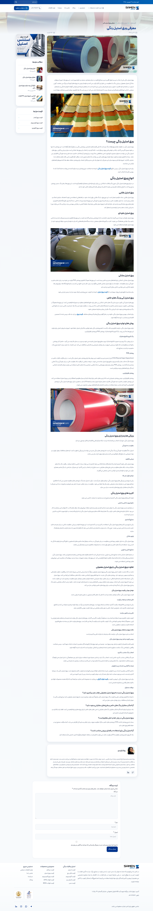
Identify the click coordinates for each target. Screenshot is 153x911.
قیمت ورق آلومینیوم (48, 876)
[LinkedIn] (128, 772)
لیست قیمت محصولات (96, 8)
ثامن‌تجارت (133, 23)
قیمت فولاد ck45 (49, 880)
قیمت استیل (71, 870)
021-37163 (132, 895)
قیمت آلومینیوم (70, 876)
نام (117, 822)
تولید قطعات (51, 8)
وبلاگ (73, 8)
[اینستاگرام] (21, 906)
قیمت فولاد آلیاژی (102, 679)
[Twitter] (133, 772)
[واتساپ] (26, 906)
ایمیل (116, 832)
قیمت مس (72, 883)
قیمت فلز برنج (71, 873)
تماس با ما (67, 8)
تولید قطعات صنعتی (26, 870)
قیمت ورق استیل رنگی (104, 168)
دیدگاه (116, 792)
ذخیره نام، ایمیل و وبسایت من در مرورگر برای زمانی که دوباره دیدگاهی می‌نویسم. (94, 845)
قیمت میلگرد (50, 870)
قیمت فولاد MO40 (48, 883)
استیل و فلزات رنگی (122, 23)
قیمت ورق (80, 314)
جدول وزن (82, 8)
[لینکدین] (16, 906)
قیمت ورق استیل (103, 292)
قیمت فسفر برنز (70, 880)
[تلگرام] (31, 906)
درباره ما (60, 8)
